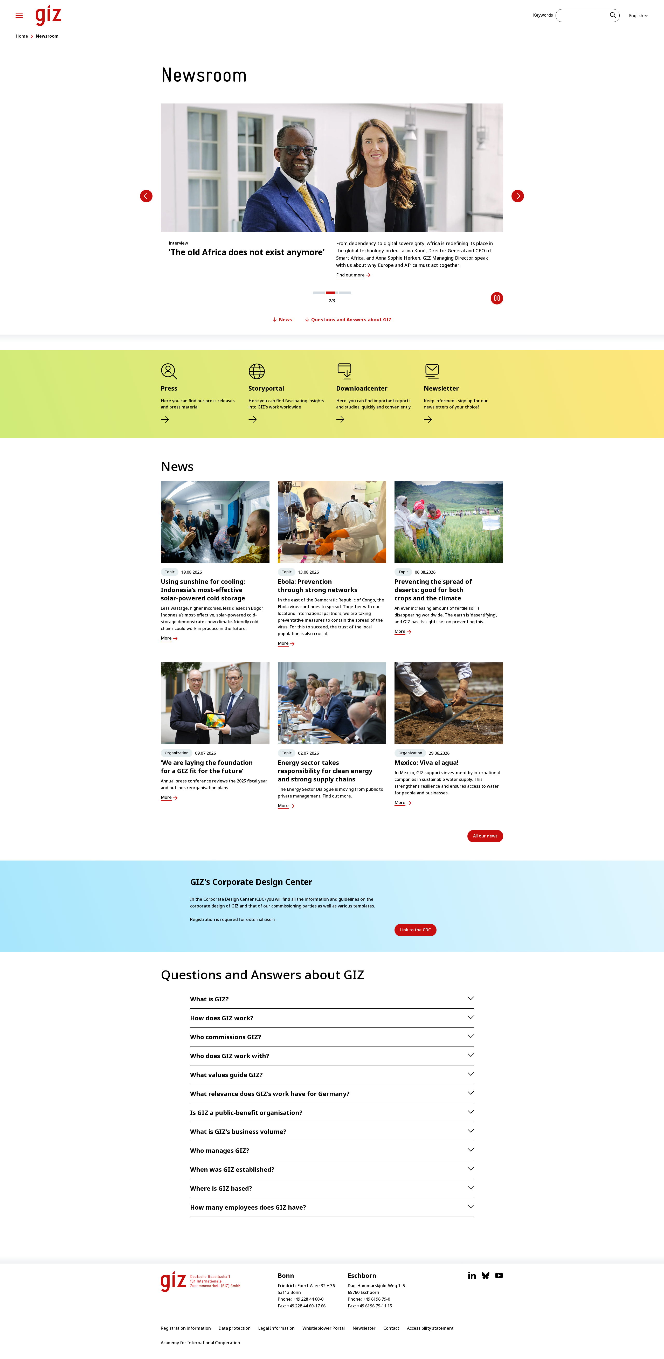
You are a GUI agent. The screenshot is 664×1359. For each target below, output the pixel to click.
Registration (202, 919)
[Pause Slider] (497, 298)
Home (22, 36)
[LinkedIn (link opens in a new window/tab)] (472, 1278)
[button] (319, 292)
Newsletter (364, 1328)
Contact (391, 1328)
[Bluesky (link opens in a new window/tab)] (485, 1278)
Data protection (235, 1328)
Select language (638, 15)
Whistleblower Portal (323, 1328)
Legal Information (276, 1328)
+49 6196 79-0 (376, 1299)
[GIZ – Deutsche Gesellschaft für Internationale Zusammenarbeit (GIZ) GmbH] (48, 15)
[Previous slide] (146, 196)
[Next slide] (517, 196)
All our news (485, 836)
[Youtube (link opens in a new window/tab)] (499, 1278)
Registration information (186, 1328)
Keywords (543, 15)
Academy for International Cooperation (200, 1343)
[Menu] (19, 16)
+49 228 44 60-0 (308, 1299)
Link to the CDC (418, 931)
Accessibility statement (430, 1328)
